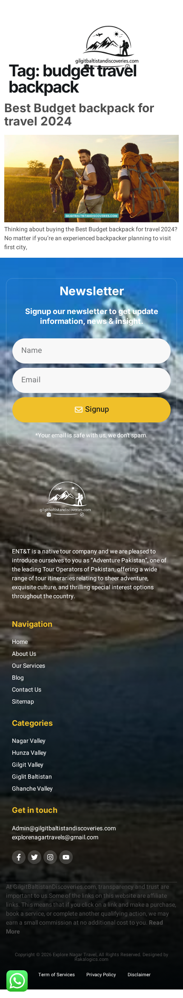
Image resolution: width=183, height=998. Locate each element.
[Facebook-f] (19, 857)
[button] (18, 50)
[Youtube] (66, 857)
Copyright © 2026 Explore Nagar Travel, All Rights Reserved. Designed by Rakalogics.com (91, 957)
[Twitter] (34, 857)
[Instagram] (50, 857)
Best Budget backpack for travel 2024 (79, 114)
